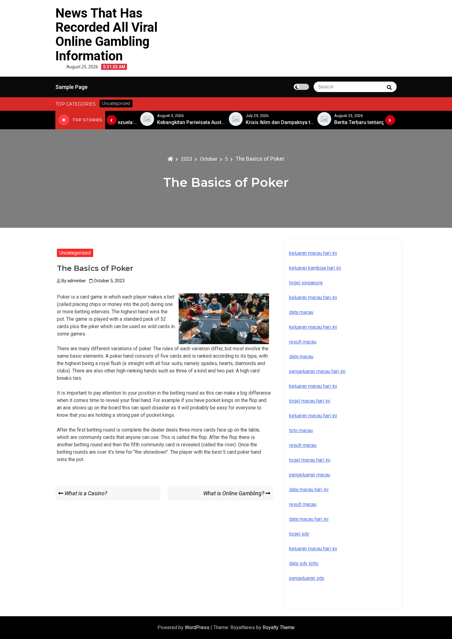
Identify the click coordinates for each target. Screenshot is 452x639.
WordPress (198, 627)
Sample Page (71, 87)
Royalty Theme (279, 627)
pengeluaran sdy (306, 578)
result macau (302, 445)
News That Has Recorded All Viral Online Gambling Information (106, 34)
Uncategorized (75, 253)
